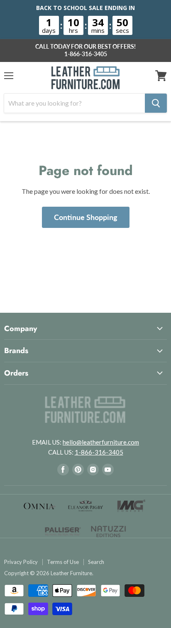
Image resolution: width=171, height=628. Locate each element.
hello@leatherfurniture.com (101, 442)
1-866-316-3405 (85, 54)
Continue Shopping (85, 217)
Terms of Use (63, 562)
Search (96, 562)
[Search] (156, 103)
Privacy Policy (21, 562)
